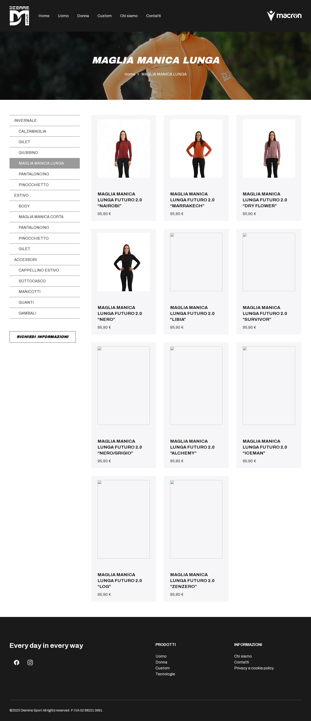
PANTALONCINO (34, 174)
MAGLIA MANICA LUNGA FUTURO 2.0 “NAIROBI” (120, 200)
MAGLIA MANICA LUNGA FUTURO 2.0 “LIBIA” (192, 313)
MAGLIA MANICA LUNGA (41, 163)
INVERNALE (25, 120)
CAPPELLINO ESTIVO (39, 270)
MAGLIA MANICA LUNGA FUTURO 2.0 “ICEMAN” (265, 447)
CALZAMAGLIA (32, 131)
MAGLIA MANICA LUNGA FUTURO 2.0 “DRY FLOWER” (265, 200)
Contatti (241, 662)
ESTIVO (21, 195)
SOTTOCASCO (32, 281)
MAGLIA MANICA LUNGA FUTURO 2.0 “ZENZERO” (192, 580)
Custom (163, 668)
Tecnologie (165, 674)
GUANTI (26, 302)
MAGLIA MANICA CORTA (41, 217)
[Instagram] (30, 662)
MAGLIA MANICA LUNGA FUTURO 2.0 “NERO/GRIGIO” (120, 447)
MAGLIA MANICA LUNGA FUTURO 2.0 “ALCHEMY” (192, 447)
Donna (161, 662)
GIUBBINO (28, 153)
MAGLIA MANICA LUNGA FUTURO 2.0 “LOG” (120, 580)
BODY (24, 206)
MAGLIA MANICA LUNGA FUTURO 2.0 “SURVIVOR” (265, 313)
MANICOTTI (29, 292)
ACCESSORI (25, 260)
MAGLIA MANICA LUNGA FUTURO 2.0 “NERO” (120, 313)
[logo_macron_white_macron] (284, 16)
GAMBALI (27, 313)
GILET (24, 142)
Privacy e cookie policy (254, 668)
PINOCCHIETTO (34, 185)
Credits (109, 710)
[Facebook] (16, 662)
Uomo (161, 656)
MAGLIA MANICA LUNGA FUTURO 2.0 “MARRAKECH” (192, 200)
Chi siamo (243, 656)
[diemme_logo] (19, 15)
